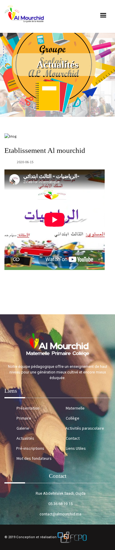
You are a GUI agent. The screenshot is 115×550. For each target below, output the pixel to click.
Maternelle (75, 408)
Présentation (28, 408)
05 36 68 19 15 (60, 504)
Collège (72, 418)
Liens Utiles (76, 448)
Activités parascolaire (84, 428)
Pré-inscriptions (30, 448)
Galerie (23, 428)
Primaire (24, 418)
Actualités (25, 438)
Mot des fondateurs (34, 458)
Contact (73, 438)
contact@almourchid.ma (60, 514)
